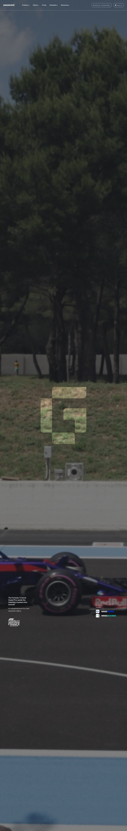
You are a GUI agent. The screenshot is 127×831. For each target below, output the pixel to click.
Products (25, 5)
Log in (119, 5)
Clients (35, 5)
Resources (65, 5)
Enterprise (53, 5)
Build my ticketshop (101, 5)
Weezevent (11, 5)
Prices (44, 5)
